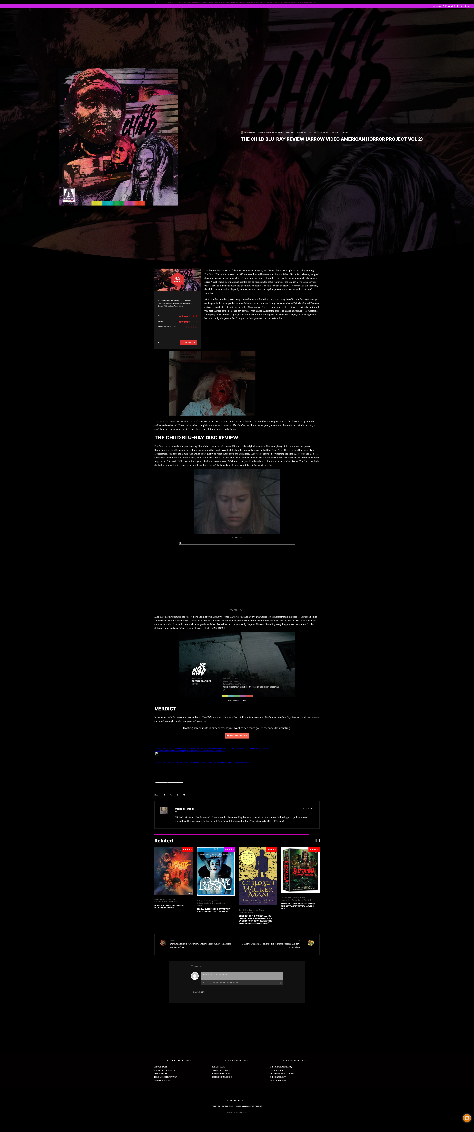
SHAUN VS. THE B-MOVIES (165, 1070)
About (316, 2)
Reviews (242, 2)
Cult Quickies (213, 901)
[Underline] (210, 982)
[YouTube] (448, 6)
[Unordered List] (220, 982)
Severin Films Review (246, 912)
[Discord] (457, 6)
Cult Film (287, 132)
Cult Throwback (232, 2)
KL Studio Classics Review (206, 903)
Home (169, 2)
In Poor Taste (227, 1106)
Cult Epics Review (160, 902)
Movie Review (301, 132)
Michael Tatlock (249, 132)
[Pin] (177, 795)
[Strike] (214, 982)
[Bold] (203, 982)
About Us (216, 1106)
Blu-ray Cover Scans (274, 2)
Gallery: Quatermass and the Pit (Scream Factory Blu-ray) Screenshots (271, 944)
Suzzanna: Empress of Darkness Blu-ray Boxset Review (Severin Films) (298, 906)
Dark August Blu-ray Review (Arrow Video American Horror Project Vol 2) (200, 944)
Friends (204, 2)
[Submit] (184, 795)
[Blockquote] (224, 982)
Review (199, 905)
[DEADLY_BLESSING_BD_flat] (216, 871)
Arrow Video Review (264, 132)
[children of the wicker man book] (258, 876)
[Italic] (207, 982)
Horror (293, 132)
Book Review (243, 910)
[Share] (164, 795)
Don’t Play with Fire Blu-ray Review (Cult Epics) (169, 906)
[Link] (231, 982)
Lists (211, 2)
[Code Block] (227, 982)
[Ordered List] (217, 982)
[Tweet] (171, 795)
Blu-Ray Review (277, 132)
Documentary (253, 910)
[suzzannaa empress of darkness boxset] (300, 870)
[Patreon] (445, 6)
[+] (237, 982)
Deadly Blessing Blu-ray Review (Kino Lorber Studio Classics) (213, 910)
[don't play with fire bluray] (173, 871)
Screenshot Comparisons (256, 2)
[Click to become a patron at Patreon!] (237, 739)
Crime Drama (171, 899)
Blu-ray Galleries (290, 2)
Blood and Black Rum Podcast (189, 2)
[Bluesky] (451, 6)
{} (234, 982)
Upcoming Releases (305, 2)
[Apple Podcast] (454, 6)
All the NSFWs (220, 2)
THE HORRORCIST (278, 1077)
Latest (174, 2)
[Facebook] (443, 6)
